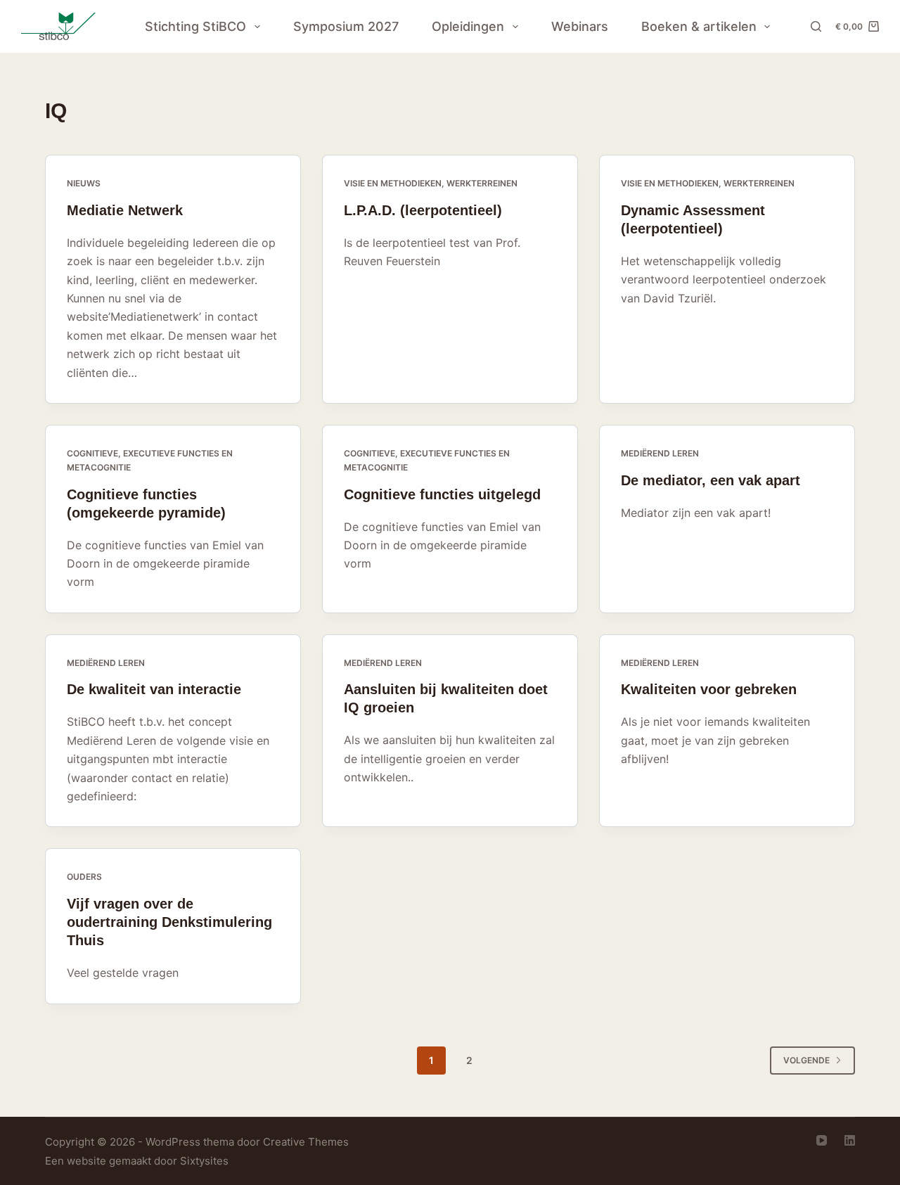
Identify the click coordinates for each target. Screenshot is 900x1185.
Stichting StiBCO (195, 26)
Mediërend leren (660, 453)
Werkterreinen (482, 183)
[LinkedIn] (849, 1140)
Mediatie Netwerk (125, 210)
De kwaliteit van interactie (154, 689)
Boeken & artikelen (699, 26)
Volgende (806, 1060)
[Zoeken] (816, 26)
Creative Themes (306, 1141)
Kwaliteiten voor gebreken (709, 689)
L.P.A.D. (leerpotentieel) (423, 210)
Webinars (579, 26)
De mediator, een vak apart (710, 480)
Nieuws (84, 183)
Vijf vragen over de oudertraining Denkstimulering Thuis (169, 922)
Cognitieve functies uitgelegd (442, 494)
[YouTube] (821, 1140)
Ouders (84, 876)
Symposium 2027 (346, 26)
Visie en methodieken (393, 183)
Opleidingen (468, 26)
